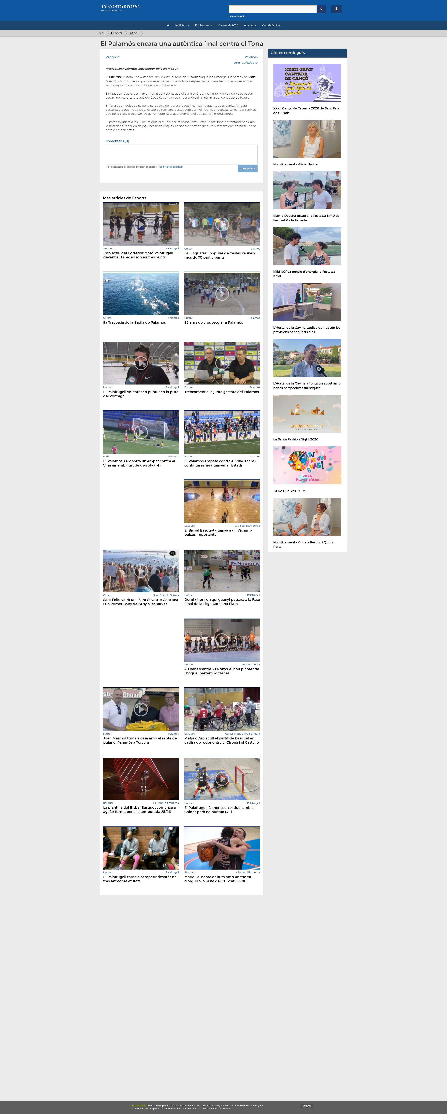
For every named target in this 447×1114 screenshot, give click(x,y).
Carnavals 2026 (228, 25)
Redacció (113, 57)
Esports (116, 33)
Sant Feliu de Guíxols (166, 595)
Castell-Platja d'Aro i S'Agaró (242, 733)
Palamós (251, 57)
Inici (101, 33)
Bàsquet (189, 525)
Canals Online (271, 25)
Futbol (133, 33)
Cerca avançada (237, 16)
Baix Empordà (251, 664)
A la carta (250, 25)
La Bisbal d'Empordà (247, 525)
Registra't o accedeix (170, 166)
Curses (188, 248)
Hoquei (107, 248)
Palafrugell (172, 248)
